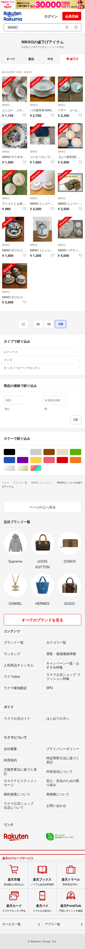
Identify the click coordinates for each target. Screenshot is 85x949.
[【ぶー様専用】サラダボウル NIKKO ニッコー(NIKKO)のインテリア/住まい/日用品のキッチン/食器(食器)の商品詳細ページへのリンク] (70, 135)
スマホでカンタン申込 (14, 908)
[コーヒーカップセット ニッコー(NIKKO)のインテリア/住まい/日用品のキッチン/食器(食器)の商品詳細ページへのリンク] (42, 135)
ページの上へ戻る (42, 507)
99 (49, 324)
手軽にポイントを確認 (71, 908)
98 (38, 324)
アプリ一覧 (52, 924)
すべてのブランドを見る (42, 620)
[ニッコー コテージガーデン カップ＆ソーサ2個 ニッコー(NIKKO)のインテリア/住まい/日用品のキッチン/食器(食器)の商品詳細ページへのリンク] (14, 89)
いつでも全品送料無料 (42, 882)
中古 (50, 59)
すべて (11, 59)
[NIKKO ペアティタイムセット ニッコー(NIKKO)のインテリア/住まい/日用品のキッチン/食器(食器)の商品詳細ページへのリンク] (70, 229)
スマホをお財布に (42, 908)
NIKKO (6, 105)
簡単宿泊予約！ (71, 882)
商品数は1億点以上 (14, 882)
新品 (31, 59)
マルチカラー (41, 468)
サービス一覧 (11, 924)
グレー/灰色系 (41, 452)
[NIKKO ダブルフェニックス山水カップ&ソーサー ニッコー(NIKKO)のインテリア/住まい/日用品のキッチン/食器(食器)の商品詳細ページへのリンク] (14, 229)
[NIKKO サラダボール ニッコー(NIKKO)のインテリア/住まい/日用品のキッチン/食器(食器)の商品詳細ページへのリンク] (14, 135)
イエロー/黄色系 (41, 460)
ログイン (51, 16)
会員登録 (71, 16)
